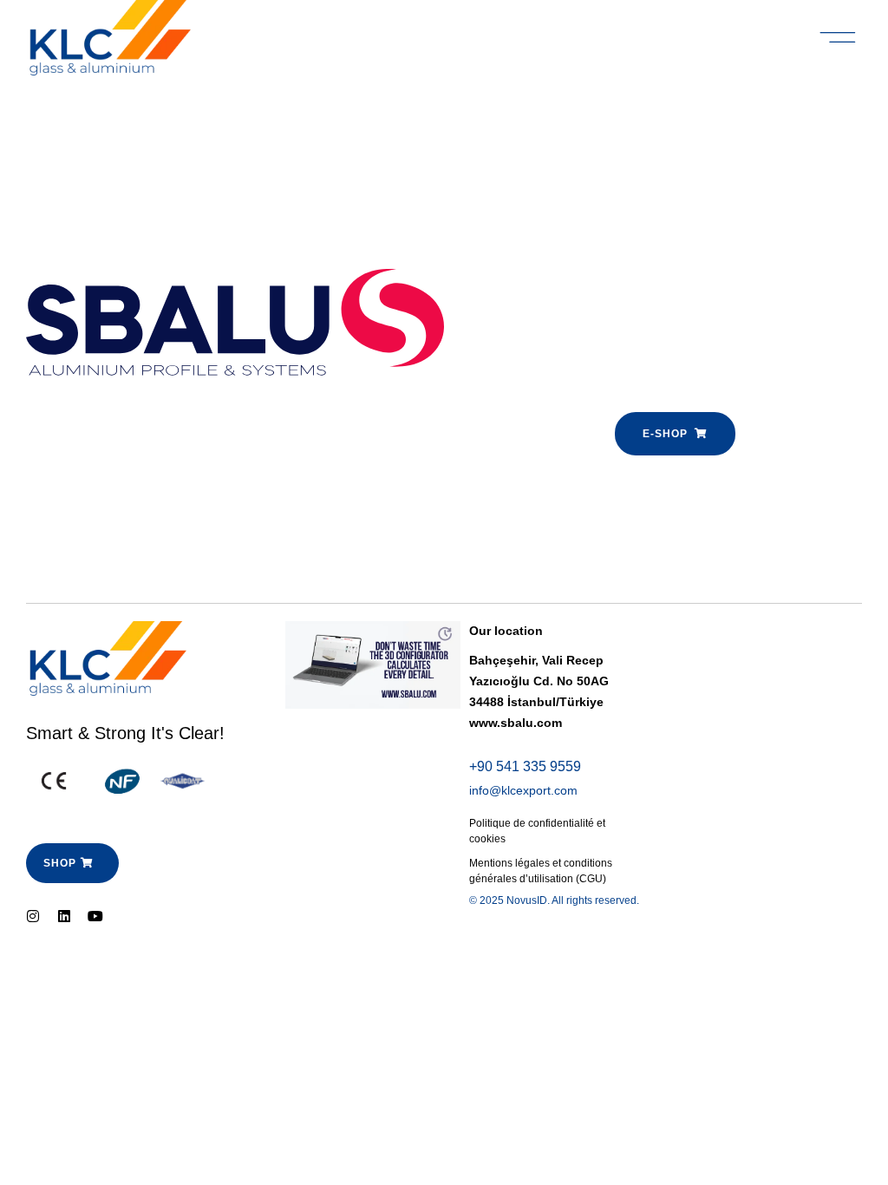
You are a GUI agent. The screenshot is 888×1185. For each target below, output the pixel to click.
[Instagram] (33, 916)
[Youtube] (95, 916)
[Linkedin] (64, 916)
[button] (838, 38)
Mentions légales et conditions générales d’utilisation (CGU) (540, 871)
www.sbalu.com (515, 723)
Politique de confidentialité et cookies (537, 831)
